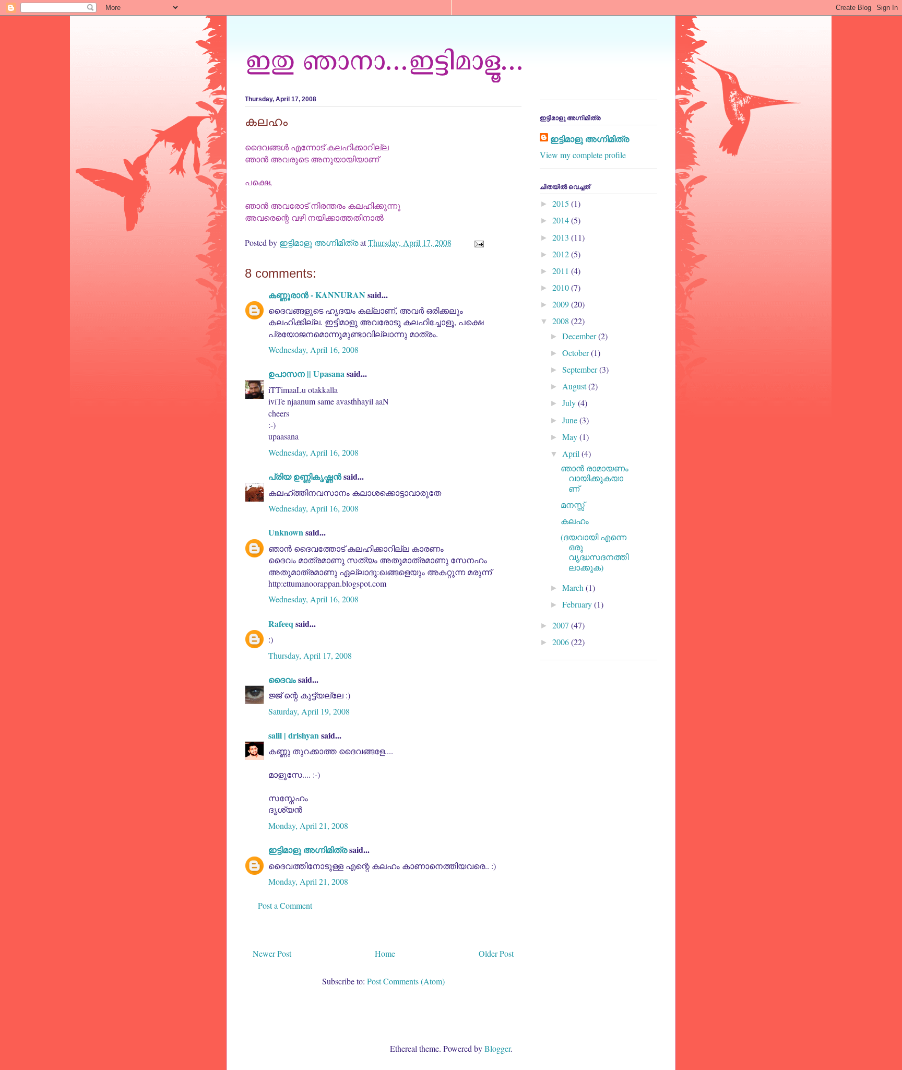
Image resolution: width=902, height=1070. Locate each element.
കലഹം (575, 520)
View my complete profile (583, 154)
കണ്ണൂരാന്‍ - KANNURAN (316, 295)
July (570, 402)
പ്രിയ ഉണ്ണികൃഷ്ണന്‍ (304, 476)
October (576, 352)
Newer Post (272, 953)
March (574, 587)
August (575, 386)
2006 (561, 641)
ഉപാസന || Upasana (306, 373)
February (578, 604)
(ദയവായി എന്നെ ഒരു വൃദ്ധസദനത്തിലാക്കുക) (594, 552)
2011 (561, 270)
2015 (561, 203)
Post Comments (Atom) (406, 981)
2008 (561, 320)
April (571, 453)
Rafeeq (280, 623)
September (580, 369)
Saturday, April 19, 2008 (309, 711)
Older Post (496, 953)
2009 (561, 304)
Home (385, 953)
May (570, 436)
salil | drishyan (293, 735)
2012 (561, 253)
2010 (561, 287)
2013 (561, 237)
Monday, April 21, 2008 (308, 825)
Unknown (285, 532)
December (580, 335)
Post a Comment (285, 905)
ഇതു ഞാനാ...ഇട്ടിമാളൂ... (384, 59)
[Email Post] (478, 242)
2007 (561, 625)
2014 (561, 220)
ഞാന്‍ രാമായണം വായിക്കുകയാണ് (594, 477)
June (570, 419)
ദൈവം (282, 679)
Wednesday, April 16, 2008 (313, 349)
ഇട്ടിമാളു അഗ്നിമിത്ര (307, 849)
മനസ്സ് (573, 504)
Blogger (497, 1048)
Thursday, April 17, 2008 (310, 655)
